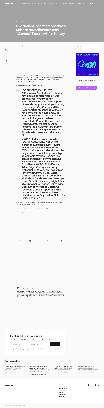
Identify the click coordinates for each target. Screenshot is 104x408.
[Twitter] (91, 385)
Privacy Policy (63, 396)
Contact (61, 392)
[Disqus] (40, 264)
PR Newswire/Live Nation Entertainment (30, 85)
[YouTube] (98, 385)
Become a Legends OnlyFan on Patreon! (87, 80)
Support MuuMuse (64, 388)
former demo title (31, 79)
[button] (92, 4)
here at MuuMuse (32, 202)
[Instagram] (95, 385)
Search (97, 46)
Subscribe (55, 344)
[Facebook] (88, 385)
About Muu (62, 390)
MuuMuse (9, 4)
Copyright (62, 394)
